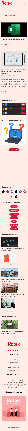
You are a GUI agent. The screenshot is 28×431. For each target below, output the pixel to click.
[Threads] (16, 191)
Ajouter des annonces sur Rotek (14, 364)
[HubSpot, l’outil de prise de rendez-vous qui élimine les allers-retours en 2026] (8, 257)
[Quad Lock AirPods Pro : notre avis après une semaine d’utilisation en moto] (9, 324)
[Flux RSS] (12, 196)
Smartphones (14, 210)
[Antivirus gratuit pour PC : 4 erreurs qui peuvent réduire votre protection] (9, 242)
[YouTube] (24, 191)
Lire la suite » (4, 44)
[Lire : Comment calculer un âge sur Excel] (14, 29)
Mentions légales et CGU (14, 367)
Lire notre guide (14, 149)
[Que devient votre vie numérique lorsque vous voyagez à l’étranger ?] (8, 303)
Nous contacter (14, 362)
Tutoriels (14, 228)
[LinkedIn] (20, 191)
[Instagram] (7, 191)
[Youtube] (13, 350)
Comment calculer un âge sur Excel (13, 39)
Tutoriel (3, 41)
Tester (23, 104)
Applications (9, 75)
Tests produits (14, 206)
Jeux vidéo (14, 217)
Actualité (3, 75)
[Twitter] (10, 350)
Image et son (14, 214)
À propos (14, 359)
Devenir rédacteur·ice (14, 370)
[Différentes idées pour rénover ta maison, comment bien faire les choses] (9, 272)
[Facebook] (12, 191)
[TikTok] (16, 196)
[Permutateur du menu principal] (24, 3)
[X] (3, 191)
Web (6, 41)
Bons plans (14, 225)
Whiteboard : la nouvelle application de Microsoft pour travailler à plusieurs (13, 71)
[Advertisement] (14, 169)
